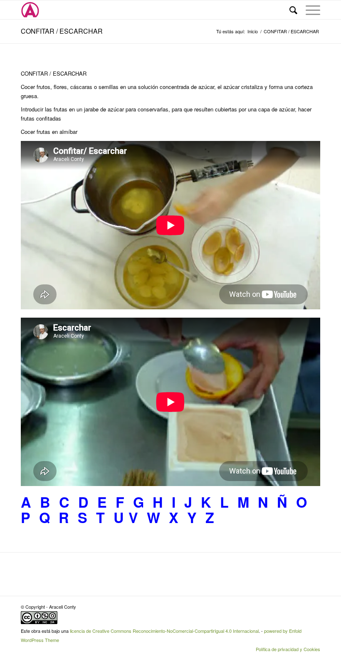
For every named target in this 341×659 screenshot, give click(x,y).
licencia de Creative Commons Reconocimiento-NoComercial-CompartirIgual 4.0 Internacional (164, 630)
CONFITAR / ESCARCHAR (62, 31)
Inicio (252, 31)
